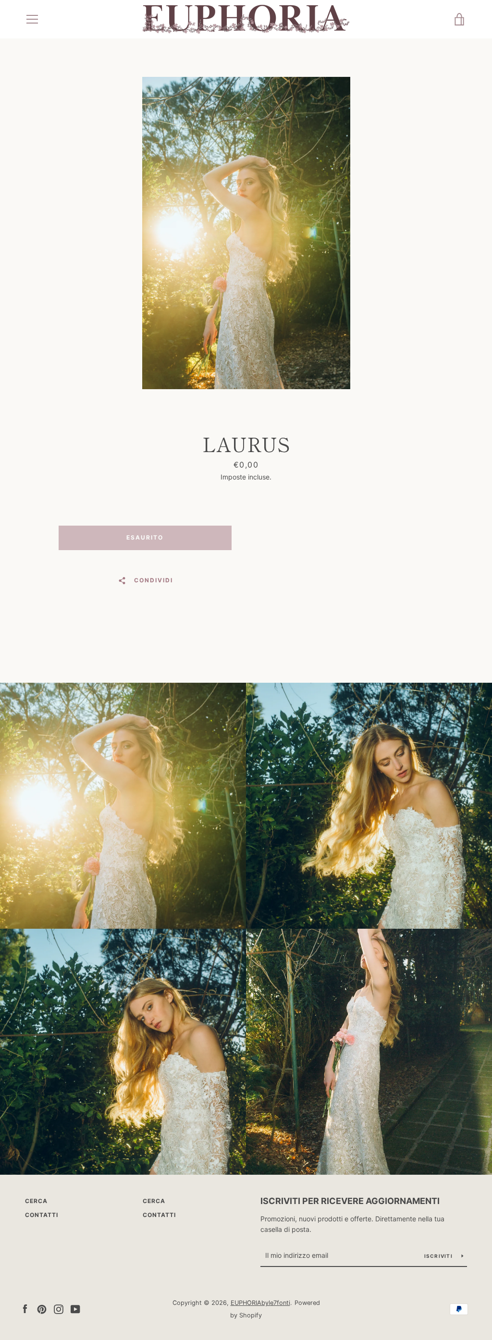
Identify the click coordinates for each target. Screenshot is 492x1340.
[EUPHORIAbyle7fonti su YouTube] (75, 1308)
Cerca (36, 1201)
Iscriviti (439, 1256)
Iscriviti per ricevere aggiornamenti (350, 1201)
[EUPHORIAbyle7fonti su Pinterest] (42, 1308)
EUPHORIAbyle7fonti (260, 1302)
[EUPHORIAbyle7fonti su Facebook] (25, 1308)
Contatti (41, 1214)
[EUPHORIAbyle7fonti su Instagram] (58, 1308)
